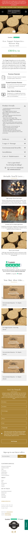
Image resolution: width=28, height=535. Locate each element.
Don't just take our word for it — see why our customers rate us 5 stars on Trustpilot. (14, 270)
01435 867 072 (20, 167)
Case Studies (10, 7)
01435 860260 (10, 511)
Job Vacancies (4, 483)
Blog (5, 7)
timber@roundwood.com (15, 169)
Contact (15, 7)
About (2, 7)
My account (3, 470)
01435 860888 (8, 514)
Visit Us (2, 486)
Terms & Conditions (5, 475)
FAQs (2, 469)
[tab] (14, 106)
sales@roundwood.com (5, 501)
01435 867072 (8, 513)
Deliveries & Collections (6, 466)
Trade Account (20, 7)
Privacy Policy (4, 473)
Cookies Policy (4, 472)
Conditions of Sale (5, 467)
